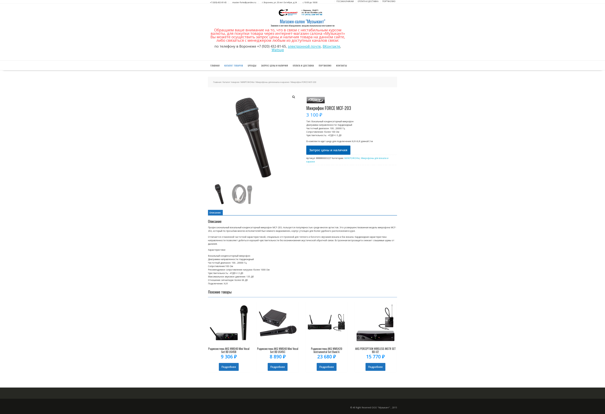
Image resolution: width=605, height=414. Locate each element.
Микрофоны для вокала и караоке (272, 82)
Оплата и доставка (303, 65)
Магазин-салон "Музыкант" (302, 21)
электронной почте (304, 46)
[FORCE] (315, 103)
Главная (215, 65)
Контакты (341, 65)
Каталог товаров (233, 65)
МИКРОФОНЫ (247, 82)
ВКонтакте (331, 46)
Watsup (278, 49)
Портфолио (325, 65)
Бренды (252, 65)
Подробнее (229, 367)
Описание (215, 212)
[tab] (215, 213)
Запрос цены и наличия (274, 65)
